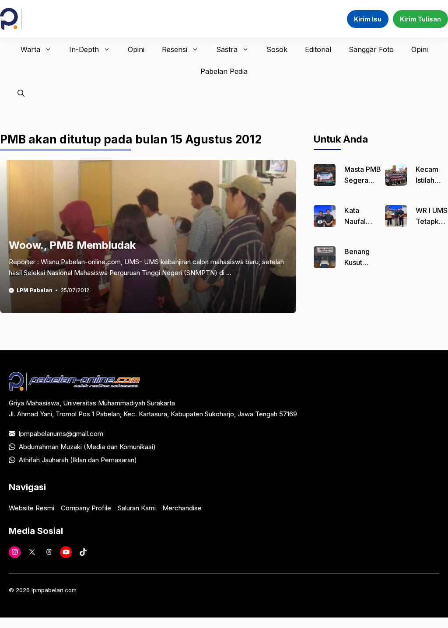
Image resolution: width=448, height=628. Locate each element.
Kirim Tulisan (420, 19)
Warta (30, 49)
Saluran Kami (137, 508)
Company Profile (86, 508)
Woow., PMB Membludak (72, 245)
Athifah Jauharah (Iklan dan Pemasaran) (78, 460)
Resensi (174, 49)
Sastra (227, 49)
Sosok (276, 49)
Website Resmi (31, 508)
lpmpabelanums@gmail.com (61, 433)
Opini (136, 49)
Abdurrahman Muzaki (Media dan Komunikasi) (87, 447)
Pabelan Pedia (224, 71)
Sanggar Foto (371, 49)
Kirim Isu (368, 19)
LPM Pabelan (34, 290)
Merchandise (182, 508)
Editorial (318, 49)
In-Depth (84, 49)
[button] (21, 93)
